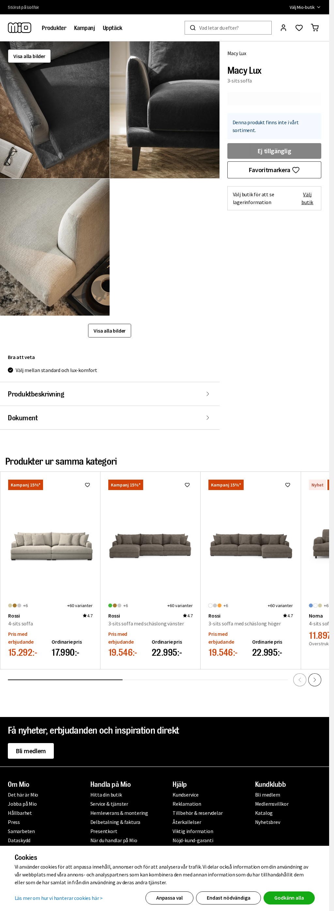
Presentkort (103, 831)
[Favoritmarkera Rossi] (87, 485)
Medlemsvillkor (272, 803)
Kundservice (186, 794)
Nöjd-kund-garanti (193, 840)
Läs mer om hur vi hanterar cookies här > (59, 898)
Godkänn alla (289, 897)
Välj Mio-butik (302, 7)
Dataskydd (19, 840)
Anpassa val (169, 897)
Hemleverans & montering (119, 813)
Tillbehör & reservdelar (197, 813)
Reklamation (187, 803)
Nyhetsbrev (267, 822)
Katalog (264, 813)
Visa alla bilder (29, 56)
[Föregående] (299, 679)
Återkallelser (187, 822)
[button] (55, 109)
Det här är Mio (23, 794)
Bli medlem (31, 751)
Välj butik (307, 198)
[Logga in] (283, 27)
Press (14, 822)
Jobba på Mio (22, 803)
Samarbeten (21, 831)
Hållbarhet (20, 813)
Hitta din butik (106, 794)
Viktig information (193, 831)
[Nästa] (314, 679)
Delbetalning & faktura (115, 822)
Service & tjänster (109, 803)
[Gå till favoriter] (299, 27)
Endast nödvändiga (228, 897)
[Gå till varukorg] (314, 27)
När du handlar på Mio (113, 840)
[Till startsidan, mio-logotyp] (19, 27)
